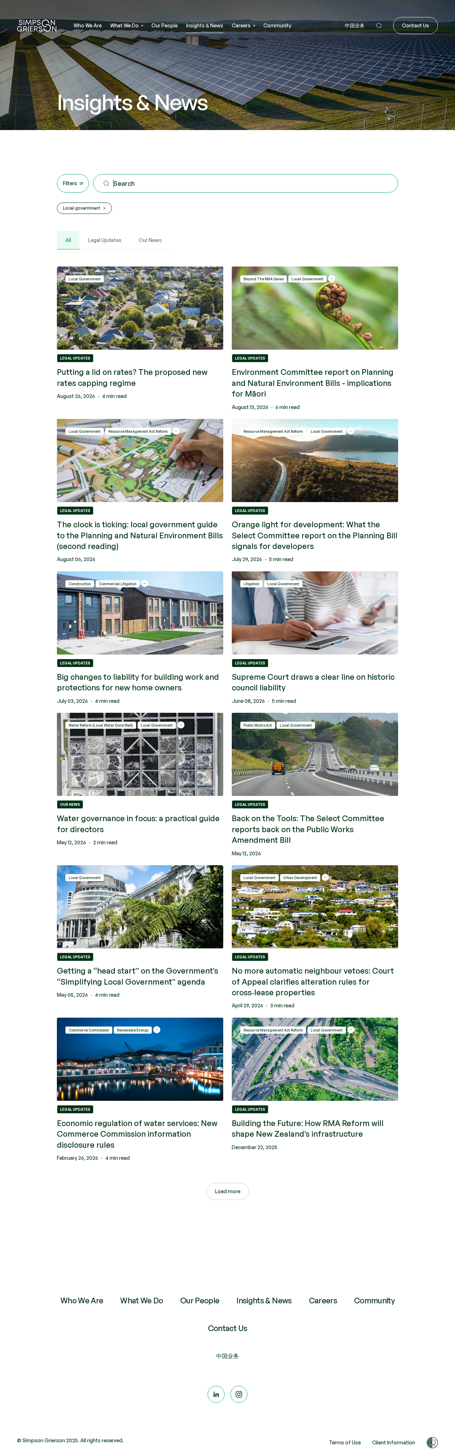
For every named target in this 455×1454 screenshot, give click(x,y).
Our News (150, 240)
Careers (323, 1301)
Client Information (393, 1442)
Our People (200, 1301)
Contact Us (227, 1328)
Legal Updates (105, 240)
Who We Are (81, 1301)
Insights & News (263, 1301)
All (68, 240)
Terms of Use (345, 1442)
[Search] (378, 25)
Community (374, 1301)
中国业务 (227, 1355)
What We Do (141, 1301)
